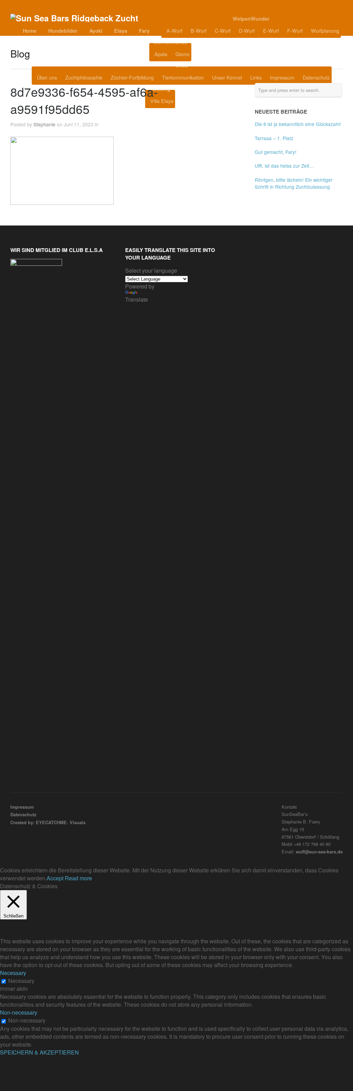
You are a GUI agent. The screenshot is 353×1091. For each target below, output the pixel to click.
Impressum (282, 77)
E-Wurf (271, 30)
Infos (182, 65)
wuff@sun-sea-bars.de (319, 852)
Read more (78, 878)
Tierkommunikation (183, 77)
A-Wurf (174, 30)
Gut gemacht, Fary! (275, 151)
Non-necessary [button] (18, 1012)
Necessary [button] (13, 973)
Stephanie (44, 124)
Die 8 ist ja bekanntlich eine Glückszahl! (298, 123)
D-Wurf (247, 30)
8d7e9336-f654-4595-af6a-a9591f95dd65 (84, 100)
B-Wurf (198, 30)
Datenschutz (316, 77)
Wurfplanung (325, 30)
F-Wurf (295, 30)
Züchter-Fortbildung (132, 77)
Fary (144, 30)
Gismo (182, 53)
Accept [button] (55, 878)
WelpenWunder (251, 18)
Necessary (21, 981)
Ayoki (95, 30)
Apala (160, 53)
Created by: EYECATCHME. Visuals (47, 822)
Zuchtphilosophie (83, 77)
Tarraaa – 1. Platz (274, 138)
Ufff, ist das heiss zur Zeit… (284, 165)
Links (256, 77)
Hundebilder (63, 30)
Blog (208, 54)
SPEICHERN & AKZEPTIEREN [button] (39, 1052)
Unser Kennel (227, 77)
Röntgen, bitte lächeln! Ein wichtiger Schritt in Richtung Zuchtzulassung (294, 183)
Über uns (47, 77)
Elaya (120, 30)
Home (30, 30)
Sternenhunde (170, 42)
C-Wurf (223, 30)
